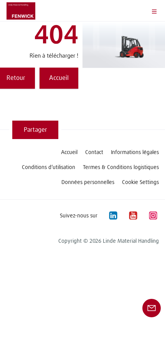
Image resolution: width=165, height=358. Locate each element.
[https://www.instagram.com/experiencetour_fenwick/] (153, 216)
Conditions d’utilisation (48, 167)
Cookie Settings (140, 182)
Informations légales (135, 152)
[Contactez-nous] (151, 308)
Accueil (69, 152)
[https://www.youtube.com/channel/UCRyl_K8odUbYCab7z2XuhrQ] (133, 216)
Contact (94, 152)
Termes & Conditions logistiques (121, 167)
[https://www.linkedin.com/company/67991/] (113, 216)
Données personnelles (87, 182)
